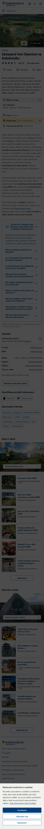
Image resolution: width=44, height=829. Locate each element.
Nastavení (22, 823)
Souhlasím (22, 810)
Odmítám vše (22, 816)
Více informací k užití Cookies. (23, 803)
